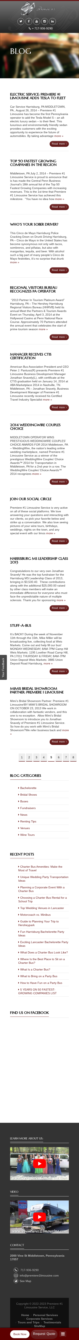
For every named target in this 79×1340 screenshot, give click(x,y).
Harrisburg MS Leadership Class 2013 (39, 560)
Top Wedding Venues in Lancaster (42, 908)
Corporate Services (39, 1318)
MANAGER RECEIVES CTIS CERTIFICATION (30, 356)
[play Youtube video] (39, 1163)
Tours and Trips (29, 1322)
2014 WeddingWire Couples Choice (35, 426)
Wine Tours (27, 834)
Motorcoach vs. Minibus (35, 914)
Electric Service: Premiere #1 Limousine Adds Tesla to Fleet (38, 96)
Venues (25, 828)
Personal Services (45, 1315)
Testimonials (52, 1322)
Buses (24, 801)
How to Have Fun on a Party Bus (41, 982)
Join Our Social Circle (30, 498)
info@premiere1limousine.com (39, 1275)
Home (25, 1315)
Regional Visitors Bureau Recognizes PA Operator (33, 289)
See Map (25, 1281)
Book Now (19, 1334)
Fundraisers (28, 808)
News (23, 814)
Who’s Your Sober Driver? (34, 224)
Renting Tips (28, 821)
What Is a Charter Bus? (35, 969)
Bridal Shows (28, 794)
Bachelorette (28, 788)
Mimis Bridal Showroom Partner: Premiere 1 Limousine (37, 690)
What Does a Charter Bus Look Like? (44, 952)
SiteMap (39, 1326)
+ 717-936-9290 (42, 28)
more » (58, 136)
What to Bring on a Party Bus (38, 976)
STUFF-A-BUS (20, 625)
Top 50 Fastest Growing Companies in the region (33, 163)
